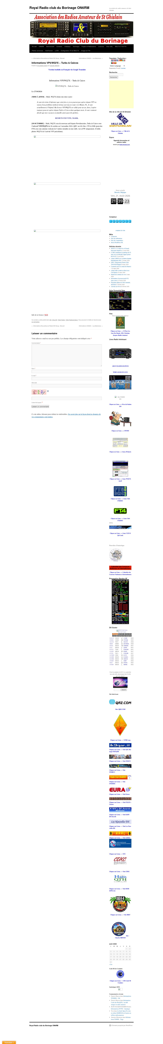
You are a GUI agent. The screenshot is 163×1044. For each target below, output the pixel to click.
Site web (34, 383)
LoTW (57, 51)
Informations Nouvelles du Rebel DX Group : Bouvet (48, 58)
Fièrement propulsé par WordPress (121, 1025)
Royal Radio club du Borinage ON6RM (59, 7)
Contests (59, 46)
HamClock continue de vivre (118, 274)
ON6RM (41, 46)
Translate (123, 68)
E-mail (34, 375)
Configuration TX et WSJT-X (70, 51)
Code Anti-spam (36, 402)
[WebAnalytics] (120, 990)
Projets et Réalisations (89, 46)
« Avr (110, 964)
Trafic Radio (61, 320)
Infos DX (54, 320)
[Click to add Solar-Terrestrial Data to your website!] (120, 298)
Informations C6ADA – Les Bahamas (91, 58)
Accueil (34, 46)
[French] (118, 60)
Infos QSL (109, 46)
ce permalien (35, 322)
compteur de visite (120, 230)
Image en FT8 (85, 51)
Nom (33, 368)
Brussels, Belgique (120, 191)
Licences (101, 46)
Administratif (50, 46)
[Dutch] (112, 60)
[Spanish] (115, 63)
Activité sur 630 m (116, 286)
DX (50, 320)
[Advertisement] (123, 94)
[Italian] (124, 60)
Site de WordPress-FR (117, 242)
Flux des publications (116, 238)
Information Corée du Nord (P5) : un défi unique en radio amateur (121, 1002)
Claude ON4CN (54, 65)
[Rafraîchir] (48, 391)
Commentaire (36, 343)
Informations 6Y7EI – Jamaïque (120, 1009)
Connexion (114, 236)
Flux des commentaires (117, 240)
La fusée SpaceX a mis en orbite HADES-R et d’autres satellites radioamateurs (121, 1013)
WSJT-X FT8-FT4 (120, 46)
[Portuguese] (112, 63)
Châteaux (67, 46)
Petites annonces (37, 51)
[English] (115, 60)
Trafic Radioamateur (72, 320)
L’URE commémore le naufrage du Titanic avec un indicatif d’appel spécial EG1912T (121, 254)
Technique (76, 46)
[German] (121, 60)
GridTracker (49, 51)
